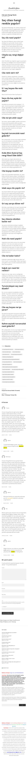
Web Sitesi (4, 594)
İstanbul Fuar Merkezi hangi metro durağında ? (11, 648)
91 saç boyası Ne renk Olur (8, 349)
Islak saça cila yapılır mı (7, 364)
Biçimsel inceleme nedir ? (6, 639)
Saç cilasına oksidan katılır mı (8, 372)
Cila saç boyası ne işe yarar (16, 354)
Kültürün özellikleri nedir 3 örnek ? (8, 658)
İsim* (3, 582)
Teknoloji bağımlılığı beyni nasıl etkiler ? (9, 632)
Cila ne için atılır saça (7, 351)
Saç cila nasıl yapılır (6, 369)
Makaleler (8, 346)
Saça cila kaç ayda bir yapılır (8, 374)
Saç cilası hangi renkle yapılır (17, 369)
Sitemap (14, 622)
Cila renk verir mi (6, 354)
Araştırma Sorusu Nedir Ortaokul (11, 390)
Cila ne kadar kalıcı (16, 351)
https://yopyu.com (4, 620)
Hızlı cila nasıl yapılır (17, 361)
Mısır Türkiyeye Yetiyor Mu (9, 395)
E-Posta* (3, 588)
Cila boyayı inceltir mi (19, 349)
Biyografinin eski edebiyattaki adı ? (8, 645)
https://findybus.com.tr (5, 622)
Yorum (3, 567)
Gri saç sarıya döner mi (7, 361)
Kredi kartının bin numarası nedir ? (8, 652)
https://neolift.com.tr (14, 620)
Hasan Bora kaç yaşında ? (7, 635)
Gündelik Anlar (14, 8)
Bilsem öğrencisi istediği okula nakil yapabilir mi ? (11, 661)
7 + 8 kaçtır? (4, 606)
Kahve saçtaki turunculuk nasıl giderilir (10, 367)
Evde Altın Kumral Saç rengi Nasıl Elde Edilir (11, 359)
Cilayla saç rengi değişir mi (8, 356)
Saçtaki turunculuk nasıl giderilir (9, 377)
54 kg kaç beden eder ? (6, 642)
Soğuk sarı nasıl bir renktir (8, 379)
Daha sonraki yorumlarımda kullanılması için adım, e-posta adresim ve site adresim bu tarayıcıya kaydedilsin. (13, 603)
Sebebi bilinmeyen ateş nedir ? (7, 655)
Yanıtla (10, 434)
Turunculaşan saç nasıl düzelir (8, 382)
